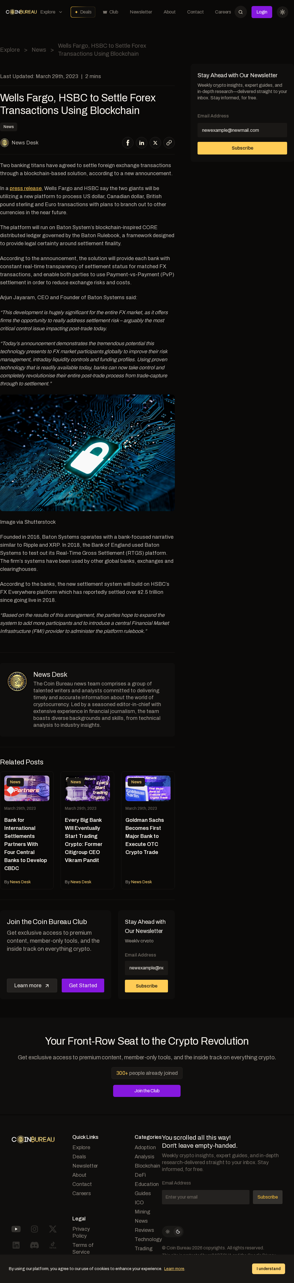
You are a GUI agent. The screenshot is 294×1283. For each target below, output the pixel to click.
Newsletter (141, 11)
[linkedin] (141, 142)
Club (113, 11)
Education (147, 1184)
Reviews (144, 1230)
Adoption (145, 1147)
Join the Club (146, 1090)
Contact (195, 11)
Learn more (27, 985)
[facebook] (127, 143)
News (39, 50)
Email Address (140, 954)
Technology (148, 1239)
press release (26, 188)
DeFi (140, 1175)
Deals (86, 11)
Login (261, 11)
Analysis (144, 1157)
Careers (223, 11)
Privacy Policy (81, 1232)
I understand (269, 1269)
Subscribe (146, 985)
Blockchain (147, 1166)
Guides (143, 1193)
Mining (142, 1212)
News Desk (24, 143)
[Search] (241, 12)
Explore (47, 11)
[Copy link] (169, 143)
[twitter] (155, 142)
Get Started (83, 985)
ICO (139, 1202)
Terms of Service (82, 1248)
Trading (143, 1248)
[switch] (173, 1231)
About (170, 11)
